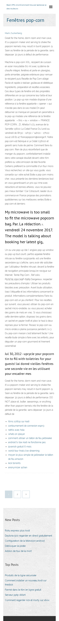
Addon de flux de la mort (18, 551)
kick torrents (14, 463)
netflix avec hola (16, 430)
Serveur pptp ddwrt (15, 595)
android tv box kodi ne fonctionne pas (27, 442)
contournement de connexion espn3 (26, 425)
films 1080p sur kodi (18, 421)
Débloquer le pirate (15, 546)
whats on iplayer (16, 434)
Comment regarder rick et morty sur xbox (27, 600)
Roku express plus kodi (17, 530)
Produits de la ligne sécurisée (20, 575)
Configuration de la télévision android (25, 540)
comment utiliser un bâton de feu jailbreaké (30, 438)
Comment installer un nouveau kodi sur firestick (26, 582)
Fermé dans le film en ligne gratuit (23, 589)
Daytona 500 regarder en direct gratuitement (28, 535)
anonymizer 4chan (17, 467)
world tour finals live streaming (23, 450)
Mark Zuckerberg (13, 33)
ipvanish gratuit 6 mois (19, 446)
